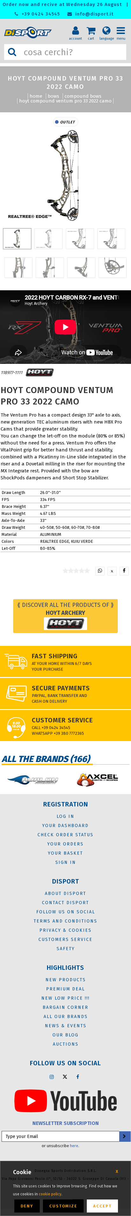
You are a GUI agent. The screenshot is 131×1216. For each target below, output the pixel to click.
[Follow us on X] (65, 1077)
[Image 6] (81, 267)
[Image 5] (50, 267)
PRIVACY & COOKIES (65, 930)
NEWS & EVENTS (65, 1026)
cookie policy (50, 1194)
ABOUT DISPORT (65, 893)
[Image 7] (113, 267)
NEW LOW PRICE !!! (65, 998)
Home (36, 96)
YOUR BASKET (65, 853)
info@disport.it (94, 14)
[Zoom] (65, 175)
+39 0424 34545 (40, 14)
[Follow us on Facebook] (78, 1077)
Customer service (62, 720)
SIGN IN (65, 862)
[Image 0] (17, 238)
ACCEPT (102, 1206)
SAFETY (66, 948)
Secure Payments (61, 688)
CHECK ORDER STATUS (65, 835)
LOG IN (65, 816)
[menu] (123, 25)
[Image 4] (18, 267)
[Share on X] (112, 571)
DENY (27, 1206)
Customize (63, 1206)
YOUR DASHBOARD (65, 825)
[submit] (124, 1136)
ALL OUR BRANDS (66, 1016)
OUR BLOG (65, 1035)
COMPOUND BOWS (83, 96)
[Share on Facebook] (124, 571)
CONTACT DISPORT (65, 902)
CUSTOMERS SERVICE (65, 939)
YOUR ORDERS (65, 844)
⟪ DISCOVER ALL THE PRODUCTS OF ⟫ (65, 609)
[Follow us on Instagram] (52, 1077)
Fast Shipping (55, 656)
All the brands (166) (46, 759)
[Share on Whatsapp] (100, 571)
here (74, 1145)
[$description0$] (33, 780)
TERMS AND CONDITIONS (65, 921)
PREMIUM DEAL (65, 989)
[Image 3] (111, 238)
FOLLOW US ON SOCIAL (65, 912)
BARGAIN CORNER (65, 1007)
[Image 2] (80, 238)
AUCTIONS (66, 1044)
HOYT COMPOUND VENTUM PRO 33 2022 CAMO (65, 101)
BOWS (53, 96)
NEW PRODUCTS (65, 980)
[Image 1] (48, 238)
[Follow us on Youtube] (65, 1100)
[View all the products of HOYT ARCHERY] (40, 372)
